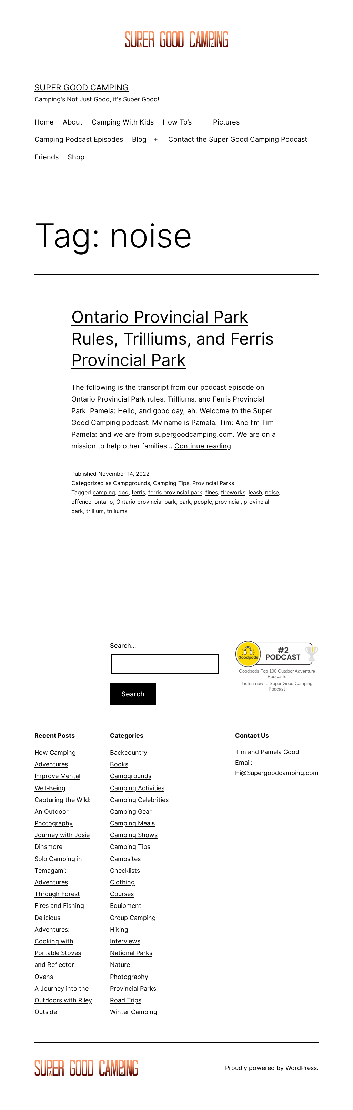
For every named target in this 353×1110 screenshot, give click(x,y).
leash (255, 492)
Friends (46, 157)
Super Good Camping (81, 87)
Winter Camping (133, 1011)
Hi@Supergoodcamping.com (277, 772)
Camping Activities (137, 788)
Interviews (125, 941)
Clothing (122, 882)
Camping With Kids (123, 122)
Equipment (125, 905)
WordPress (301, 1067)
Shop (76, 157)
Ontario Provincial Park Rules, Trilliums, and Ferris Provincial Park (172, 338)
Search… (123, 645)
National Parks (131, 953)
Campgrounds (131, 482)
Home (44, 122)
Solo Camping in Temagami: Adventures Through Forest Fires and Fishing (59, 882)
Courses (122, 894)
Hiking (119, 929)
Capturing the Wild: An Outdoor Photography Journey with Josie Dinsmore (62, 823)
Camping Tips (171, 482)
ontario (103, 501)
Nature (120, 964)
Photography (129, 976)
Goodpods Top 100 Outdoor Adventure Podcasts (277, 673)
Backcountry (128, 752)
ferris (138, 492)
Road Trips (125, 1000)
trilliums (117, 510)
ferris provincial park (175, 492)
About (72, 122)
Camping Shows (134, 835)
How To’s (177, 122)
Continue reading (202, 446)
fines (211, 492)
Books (119, 764)
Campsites (125, 858)
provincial (228, 501)
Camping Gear (131, 811)
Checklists (125, 870)
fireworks (233, 492)
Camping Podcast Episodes (78, 139)
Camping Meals (132, 823)
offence (81, 501)
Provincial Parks (213, 482)
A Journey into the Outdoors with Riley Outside (63, 1000)
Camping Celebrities (139, 799)
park (185, 501)
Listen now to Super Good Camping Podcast (277, 686)
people (203, 501)
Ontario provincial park (146, 501)
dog (123, 492)
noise (272, 492)
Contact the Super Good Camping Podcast (237, 139)
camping (104, 492)
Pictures (226, 122)
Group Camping (133, 917)
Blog (139, 139)
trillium (95, 510)
